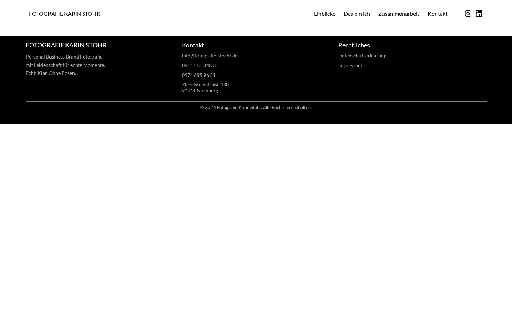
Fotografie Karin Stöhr (64, 13)
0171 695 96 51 (199, 75)
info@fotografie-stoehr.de (210, 56)
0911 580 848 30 (200, 65)
